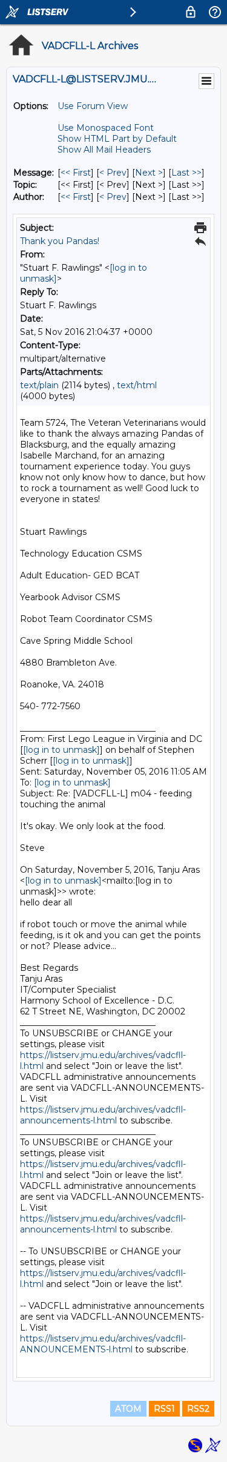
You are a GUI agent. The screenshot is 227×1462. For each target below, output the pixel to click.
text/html (137, 385)
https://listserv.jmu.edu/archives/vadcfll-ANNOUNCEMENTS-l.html (103, 1344)
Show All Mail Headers (104, 149)
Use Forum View (93, 106)
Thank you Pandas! (59, 241)
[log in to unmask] (61, 749)
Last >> (186, 172)
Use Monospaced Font (106, 127)
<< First (76, 172)
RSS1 (164, 1408)
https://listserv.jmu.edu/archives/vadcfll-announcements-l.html (103, 1115)
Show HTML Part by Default (117, 138)
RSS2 (198, 1408)
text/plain (39, 385)
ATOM (128, 1408)
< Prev (113, 172)
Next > (149, 172)
